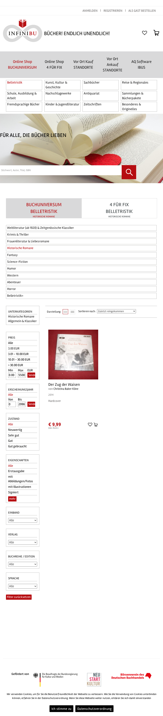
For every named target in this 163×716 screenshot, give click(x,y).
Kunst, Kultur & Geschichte (56, 84)
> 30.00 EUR (15, 365)
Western (12, 275)
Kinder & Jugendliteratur (62, 104)
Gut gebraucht (17, 446)
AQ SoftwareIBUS (141, 64)
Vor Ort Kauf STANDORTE (83, 64)
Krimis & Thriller (18, 235)
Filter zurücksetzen (19, 597)
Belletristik (14, 82)
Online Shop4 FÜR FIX (54, 64)
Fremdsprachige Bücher (23, 104)
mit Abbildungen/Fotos (20, 479)
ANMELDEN (90, 11)
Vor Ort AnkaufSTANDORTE (112, 64)
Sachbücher (92, 82)
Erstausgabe (16, 471)
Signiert (13, 492)
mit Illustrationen (19, 487)
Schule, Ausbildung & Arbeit (22, 95)
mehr (12, 498)
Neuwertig (15, 430)
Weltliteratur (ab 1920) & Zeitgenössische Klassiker (40, 228)
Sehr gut (13, 435)
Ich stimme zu (61, 709)
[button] (89, 424)
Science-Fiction (17, 262)
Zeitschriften (92, 104)
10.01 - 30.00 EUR (19, 360)
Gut (10, 441)
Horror (11, 289)
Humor (11, 268)
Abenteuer (14, 282)
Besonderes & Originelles (131, 106)
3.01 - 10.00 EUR (18, 354)
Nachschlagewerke (58, 93)
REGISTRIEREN (113, 11)
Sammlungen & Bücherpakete (132, 95)
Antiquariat (91, 93)
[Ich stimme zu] (158, 703)
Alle (10, 343)
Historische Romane (20, 248)
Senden (31, 375)
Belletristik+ (15, 296)
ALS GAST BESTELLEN (142, 11)
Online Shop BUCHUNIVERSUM (22, 64)
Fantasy (12, 255)
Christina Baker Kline (65, 389)
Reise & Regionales (135, 82)
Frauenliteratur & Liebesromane (28, 241)
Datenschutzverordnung (94, 709)
